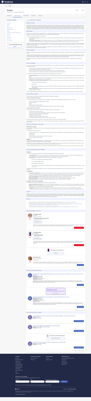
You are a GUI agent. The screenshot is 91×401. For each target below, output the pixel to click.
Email (31, 379)
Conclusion (9, 34)
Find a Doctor (9, 15)
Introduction (9, 23)
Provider (47, 358)
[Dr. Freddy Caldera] (30, 234)
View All (81, 268)
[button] (14, 47)
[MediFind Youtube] (71, 389)
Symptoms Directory (18, 364)
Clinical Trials (33, 15)
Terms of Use (64, 361)
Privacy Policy (64, 359)
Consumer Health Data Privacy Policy (68, 358)
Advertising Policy (65, 362)
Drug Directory (17, 368)
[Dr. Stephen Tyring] (30, 216)
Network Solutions (49, 359)
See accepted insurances (38, 223)
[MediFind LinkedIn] (75, 389)
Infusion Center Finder (19, 370)
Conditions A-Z (18, 361)
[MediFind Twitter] (73, 389)
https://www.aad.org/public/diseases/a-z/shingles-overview (68, 206)
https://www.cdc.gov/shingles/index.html (70, 202)
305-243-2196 (36, 237)
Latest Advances (26, 15)
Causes (8, 26)
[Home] (7, 1)
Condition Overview (17, 15)
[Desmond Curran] (30, 258)
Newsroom (33, 359)
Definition (8, 24)
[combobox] (52, 381)
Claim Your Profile (34, 358)
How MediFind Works (19, 359)
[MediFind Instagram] (70, 389)
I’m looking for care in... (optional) (51, 379)
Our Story (17, 358)
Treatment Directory (18, 367)
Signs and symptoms (10, 29)
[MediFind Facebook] (68, 389)
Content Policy (64, 364)
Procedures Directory (19, 365)
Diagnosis (8, 31)
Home (6, 5)
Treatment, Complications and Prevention (14, 32)
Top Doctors (9, 37)
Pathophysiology (9, 27)
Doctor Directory (18, 362)
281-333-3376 (36, 220)
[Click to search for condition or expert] (85, 2)
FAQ (16, 371)
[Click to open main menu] (87, 2)
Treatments (40, 15)
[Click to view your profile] (83, 2)
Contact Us (17, 373)
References (9, 35)
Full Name (17, 379)
